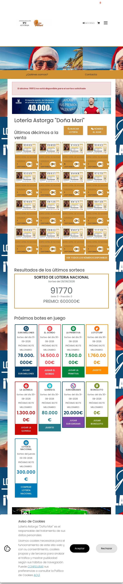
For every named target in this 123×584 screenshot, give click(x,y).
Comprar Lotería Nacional (26, 490)
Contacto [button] (91, 74)
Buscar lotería (74, 130)
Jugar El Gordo (49, 372)
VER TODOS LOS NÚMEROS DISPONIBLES (86, 257)
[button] (19, 109)
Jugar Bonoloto (97, 422)
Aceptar (80, 548)
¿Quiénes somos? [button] (37, 74)
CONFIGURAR (36, 566)
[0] (100, 23)
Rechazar (106, 548)
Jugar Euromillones (26, 372)
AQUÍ (37, 575)
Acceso (89, 23)
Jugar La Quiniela (26, 429)
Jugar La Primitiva (73, 372)
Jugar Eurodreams (73, 422)
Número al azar (98, 130)
